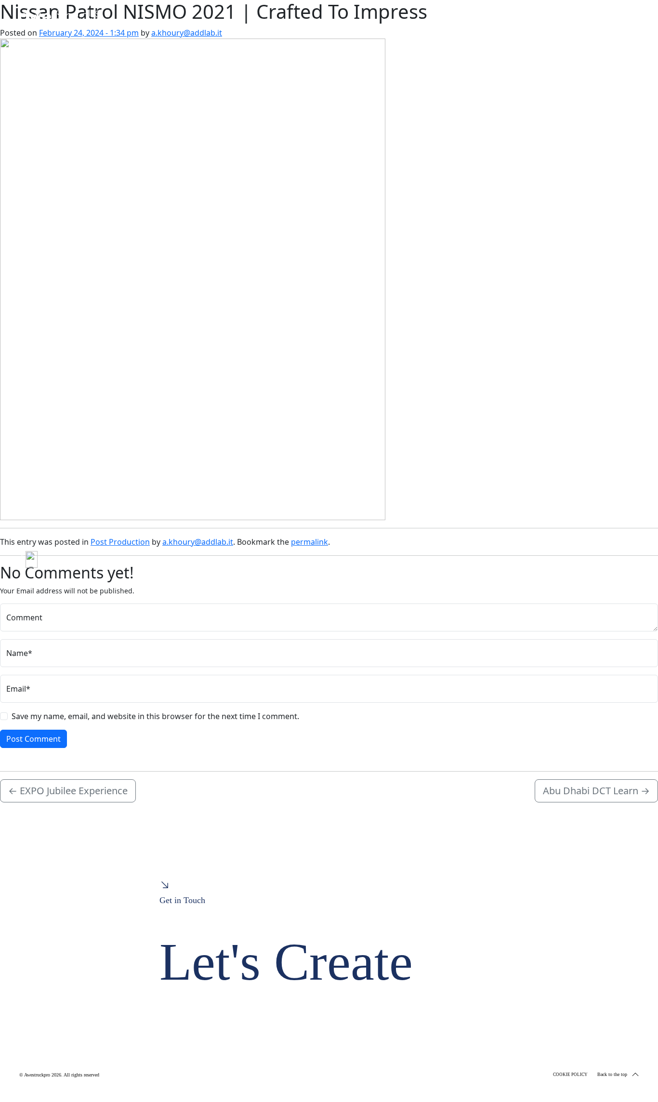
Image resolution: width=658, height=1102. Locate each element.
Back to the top (612, 1074)
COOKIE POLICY (570, 1074)
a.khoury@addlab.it (186, 32)
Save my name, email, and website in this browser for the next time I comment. (155, 716)
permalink (309, 542)
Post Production (120, 542)
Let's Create (286, 961)
